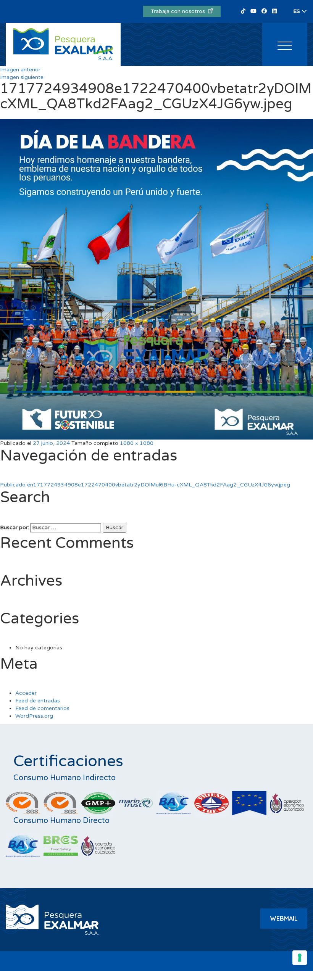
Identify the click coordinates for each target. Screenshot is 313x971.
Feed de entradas (37, 700)
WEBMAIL (284, 918)
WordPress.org (34, 716)
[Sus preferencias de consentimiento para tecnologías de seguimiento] (299, 957)
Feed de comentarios (42, 708)
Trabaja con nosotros (179, 11)
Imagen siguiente (22, 77)
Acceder (26, 693)
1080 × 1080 (136, 443)
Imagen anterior (20, 69)
